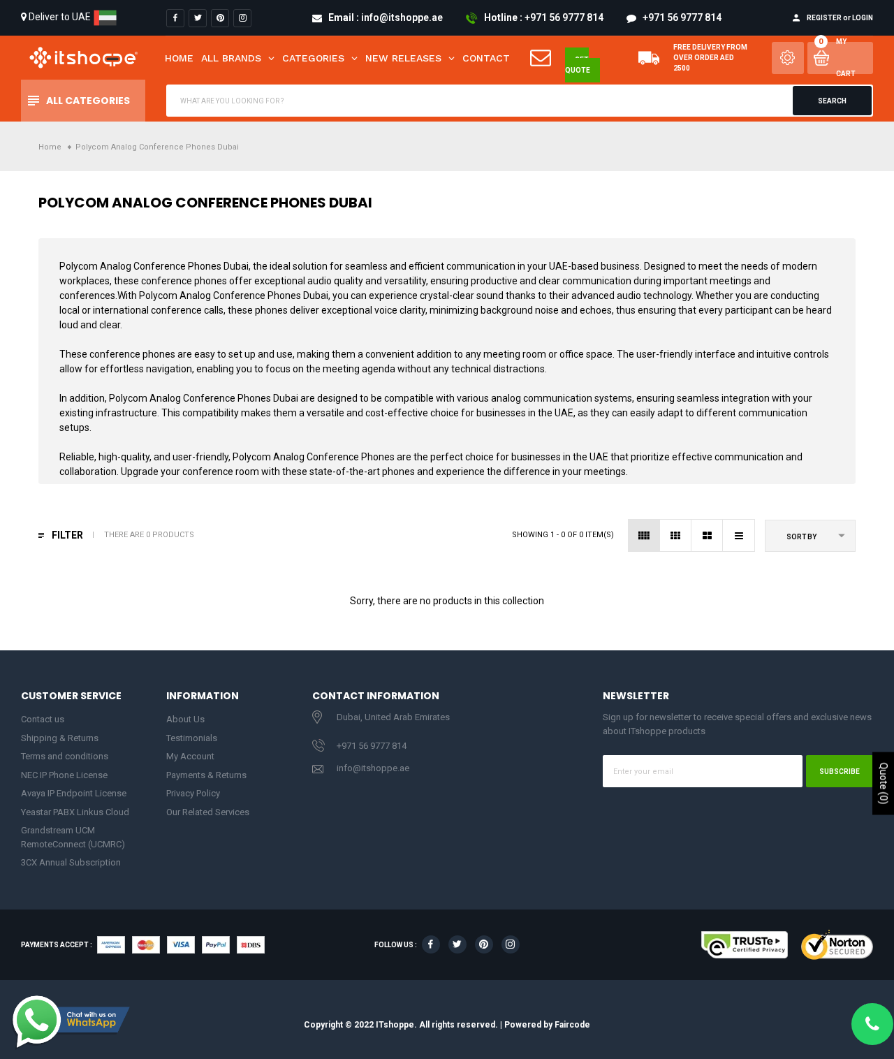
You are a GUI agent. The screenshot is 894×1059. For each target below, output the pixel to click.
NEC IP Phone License (64, 775)
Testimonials (191, 738)
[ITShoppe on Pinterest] (220, 18)
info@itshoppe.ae (373, 768)
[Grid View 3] (675, 535)
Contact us (42, 719)
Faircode (572, 1025)
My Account (190, 756)
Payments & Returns (206, 775)
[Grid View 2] (707, 535)
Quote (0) (883, 784)
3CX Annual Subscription (71, 862)
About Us (185, 719)
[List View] (738, 535)
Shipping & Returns (59, 738)
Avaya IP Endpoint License (73, 793)
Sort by (801, 537)
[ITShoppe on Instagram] (242, 18)
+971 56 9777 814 (371, 745)
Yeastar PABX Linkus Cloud (75, 812)
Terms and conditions (64, 756)
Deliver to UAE (60, 16)
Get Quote (577, 65)
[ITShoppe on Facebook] (175, 18)
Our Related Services (207, 812)
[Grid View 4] (644, 535)
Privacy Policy (193, 793)
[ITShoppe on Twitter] (198, 18)
